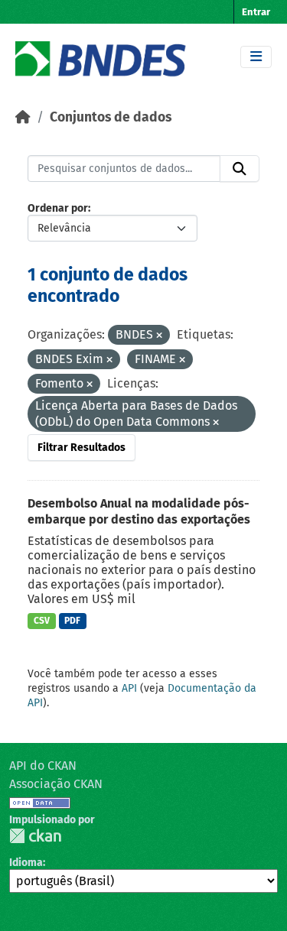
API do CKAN (43, 765)
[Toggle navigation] (256, 57)
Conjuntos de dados (110, 117)
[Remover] (159, 336)
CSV (42, 620)
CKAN (35, 836)
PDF (72, 620)
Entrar (256, 12)
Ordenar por (58, 208)
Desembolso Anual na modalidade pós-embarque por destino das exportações (139, 511)
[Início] (23, 117)
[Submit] (239, 169)
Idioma (26, 862)
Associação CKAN (56, 784)
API (129, 688)
